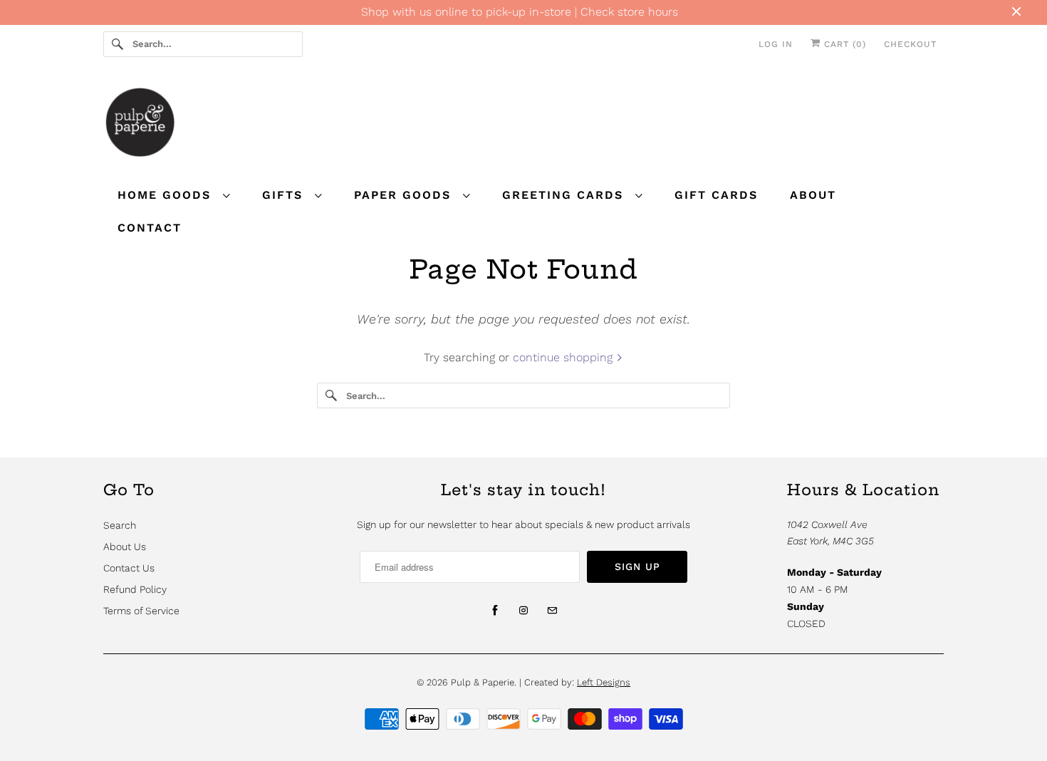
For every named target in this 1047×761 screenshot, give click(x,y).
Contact (150, 227)
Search (119, 525)
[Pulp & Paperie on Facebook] (495, 610)
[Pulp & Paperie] (523, 124)
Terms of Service (141, 610)
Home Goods (167, 195)
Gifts (285, 195)
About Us (124, 546)
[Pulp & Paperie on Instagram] (523, 610)
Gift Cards (716, 195)
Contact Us (129, 568)
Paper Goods (405, 195)
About (813, 195)
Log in (776, 44)
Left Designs (603, 682)
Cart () (843, 44)
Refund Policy (135, 589)
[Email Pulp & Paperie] (552, 610)
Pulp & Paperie (482, 682)
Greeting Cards (565, 195)
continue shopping (564, 357)
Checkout (910, 44)
